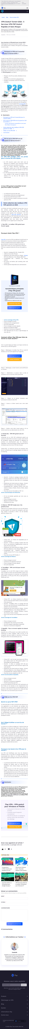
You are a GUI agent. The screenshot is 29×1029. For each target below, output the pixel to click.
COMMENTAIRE (5, 908)
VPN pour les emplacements (5, 875)
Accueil (3, 17)
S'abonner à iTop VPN (14, 303)
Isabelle (3, 34)
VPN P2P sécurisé (16, 214)
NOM (3, 896)
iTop (2, 11)
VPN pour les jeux (19, 874)
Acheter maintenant (14, 359)
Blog (7, 17)
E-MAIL (3, 902)
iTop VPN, (3, 239)
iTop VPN (3, 8)
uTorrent (26, 255)
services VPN (22, 103)
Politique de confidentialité (8, 1020)
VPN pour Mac (5, 859)
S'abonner (23, 984)
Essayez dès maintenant (12, 795)
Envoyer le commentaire (14, 923)
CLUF (4, 1021)
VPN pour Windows (20, 859)
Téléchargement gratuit (14, 307)
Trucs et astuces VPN (14, 17)
